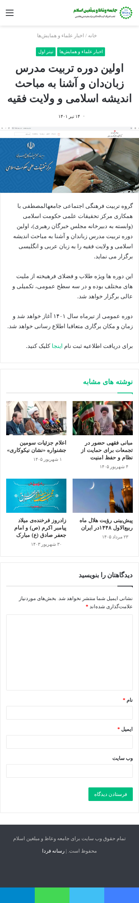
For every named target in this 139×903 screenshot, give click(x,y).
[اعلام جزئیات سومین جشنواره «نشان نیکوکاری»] (36, 418)
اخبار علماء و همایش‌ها (60, 35)
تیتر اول (45, 51)
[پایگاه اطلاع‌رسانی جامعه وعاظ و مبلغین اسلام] (102, 12)
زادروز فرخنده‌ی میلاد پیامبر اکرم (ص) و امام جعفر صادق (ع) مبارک (40, 527)
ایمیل (125, 729)
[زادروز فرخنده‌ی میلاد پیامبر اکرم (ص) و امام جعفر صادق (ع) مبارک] (36, 496)
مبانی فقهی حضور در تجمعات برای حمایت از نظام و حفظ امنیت (107, 450)
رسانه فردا (53, 851)
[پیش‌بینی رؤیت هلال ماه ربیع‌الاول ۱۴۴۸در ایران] (103, 496)
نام (128, 700)
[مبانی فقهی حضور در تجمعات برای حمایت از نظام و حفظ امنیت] (103, 418)
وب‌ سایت (122, 758)
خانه (93, 35)
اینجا (57, 346)
